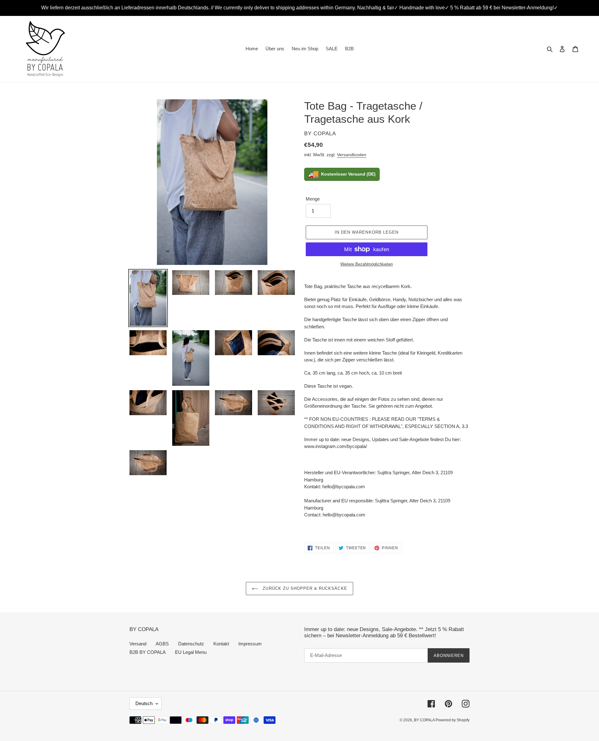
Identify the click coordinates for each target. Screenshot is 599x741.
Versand (137, 643)
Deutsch (144, 703)
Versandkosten (351, 154)
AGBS (162, 643)
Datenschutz (191, 643)
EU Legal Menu (191, 652)
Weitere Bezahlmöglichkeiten (366, 264)
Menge (313, 198)
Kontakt (221, 643)
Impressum (250, 643)
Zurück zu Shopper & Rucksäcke (304, 588)
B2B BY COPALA (147, 652)
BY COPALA (425, 720)
